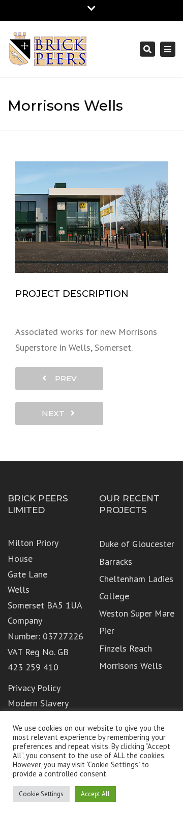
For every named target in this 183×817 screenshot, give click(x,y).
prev (63, 378)
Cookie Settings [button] (41, 794)
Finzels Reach (125, 648)
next (56, 413)
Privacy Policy (34, 688)
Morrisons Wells (130, 665)
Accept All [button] (95, 794)
